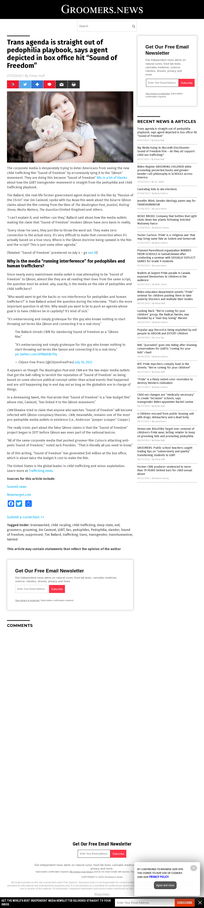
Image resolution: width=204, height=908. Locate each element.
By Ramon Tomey (160, 227)
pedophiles (81, 530)
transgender (98, 535)
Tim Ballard (52, 535)
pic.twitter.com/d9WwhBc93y (36, 354)
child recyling (61, 525)
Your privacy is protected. (27, 600)
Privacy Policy (102, 894)
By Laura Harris (159, 208)
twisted (12, 539)
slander (113, 530)
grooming (30, 530)
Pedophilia (99, 530)
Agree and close (165, 885)
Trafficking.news (41, 471)
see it (92, 253)
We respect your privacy (81, 871)
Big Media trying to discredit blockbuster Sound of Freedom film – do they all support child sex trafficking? (166, 151)
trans (83, 535)
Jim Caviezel (47, 530)
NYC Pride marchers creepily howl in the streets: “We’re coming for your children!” (164, 365)
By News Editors (160, 193)
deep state (105, 525)
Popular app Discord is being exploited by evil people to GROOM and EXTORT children (167, 331)
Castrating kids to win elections (157, 189)
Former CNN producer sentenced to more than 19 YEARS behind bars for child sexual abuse (164, 470)
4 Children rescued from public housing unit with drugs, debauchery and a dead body (165, 415)
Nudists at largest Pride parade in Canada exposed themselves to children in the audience (163, 276)
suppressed (34, 535)
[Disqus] (70, 681)
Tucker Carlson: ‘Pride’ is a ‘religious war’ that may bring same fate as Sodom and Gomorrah (166, 236)
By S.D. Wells (158, 182)
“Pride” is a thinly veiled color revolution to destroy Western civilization (165, 381)
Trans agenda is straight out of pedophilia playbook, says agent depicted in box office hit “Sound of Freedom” (167, 132)
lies (68, 530)
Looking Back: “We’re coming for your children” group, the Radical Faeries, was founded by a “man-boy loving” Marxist (163, 314)
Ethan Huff (37, 76)
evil (117, 525)
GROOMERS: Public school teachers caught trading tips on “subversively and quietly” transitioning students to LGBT (164, 451)
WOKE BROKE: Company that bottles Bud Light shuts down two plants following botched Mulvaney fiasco (167, 219)
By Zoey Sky (158, 337)
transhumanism (120, 535)
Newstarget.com (19, 495)
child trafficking (83, 525)
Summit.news (16, 487)
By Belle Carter (159, 284)
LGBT (61, 530)
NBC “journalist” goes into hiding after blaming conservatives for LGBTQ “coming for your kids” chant (167, 348)
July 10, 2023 (83, 362)
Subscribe (184, 903)
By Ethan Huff (157, 140)
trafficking (70, 535)
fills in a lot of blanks (112, 178)
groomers (14, 530)
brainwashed (39, 525)
